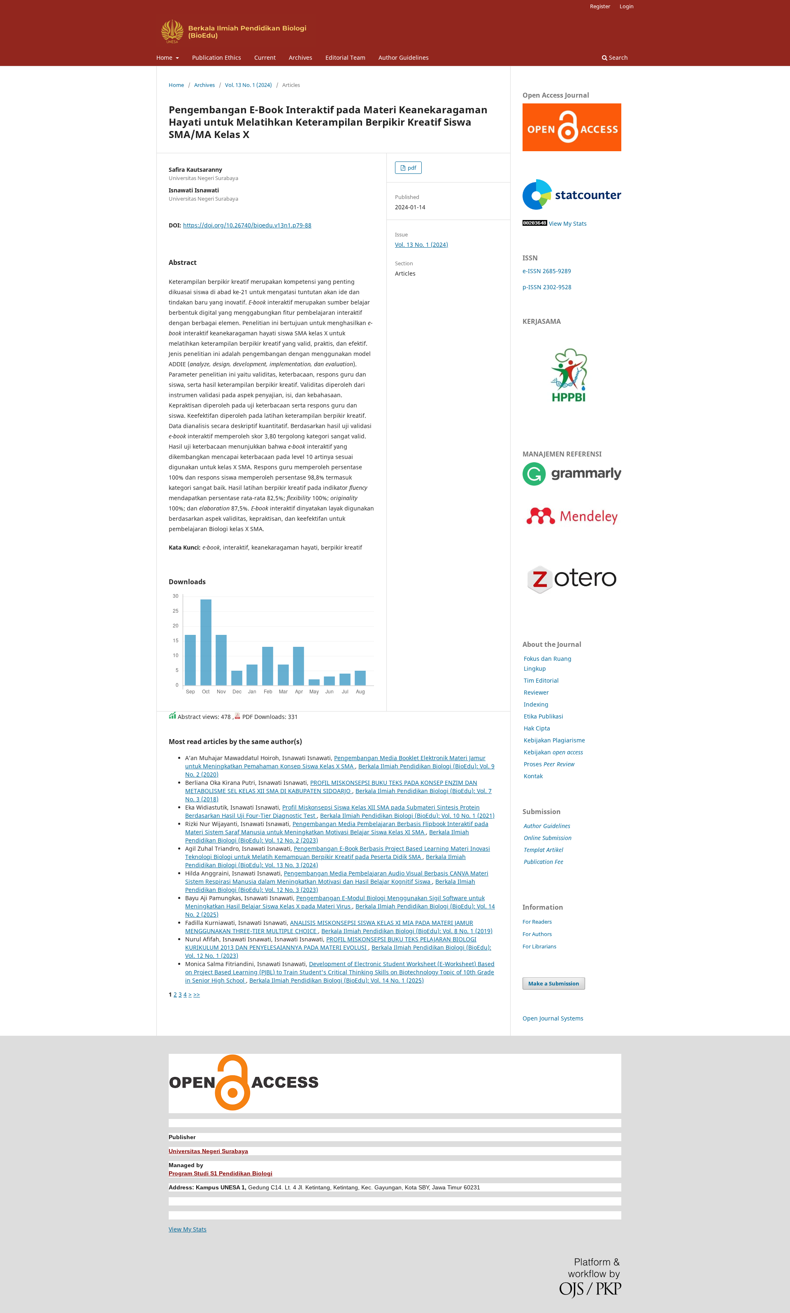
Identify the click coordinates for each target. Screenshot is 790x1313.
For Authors (537, 934)
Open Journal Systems (553, 1018)
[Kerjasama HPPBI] (569, 420)
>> (196, 994)
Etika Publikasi (543, 716)
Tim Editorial (541, 680)
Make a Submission (553, 983)
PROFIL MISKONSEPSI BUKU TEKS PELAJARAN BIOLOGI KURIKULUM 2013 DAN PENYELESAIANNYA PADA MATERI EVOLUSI (330, 943)
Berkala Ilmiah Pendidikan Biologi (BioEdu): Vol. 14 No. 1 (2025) (336, 980)
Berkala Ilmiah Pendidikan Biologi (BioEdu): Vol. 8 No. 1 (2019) (407, 931)
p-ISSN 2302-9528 (547, 287)
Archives (300, 57)
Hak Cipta (537, 728)
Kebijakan (553, 752)
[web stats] (535, 223)
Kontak (533, 776)
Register (600, 6)
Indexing (536, 704)
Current (265, 57)
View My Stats (568, 223)
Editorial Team (345, 57)
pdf (411, 167)
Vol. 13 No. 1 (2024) (248, 85)
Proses (549, 764)
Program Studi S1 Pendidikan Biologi (220, 1173)
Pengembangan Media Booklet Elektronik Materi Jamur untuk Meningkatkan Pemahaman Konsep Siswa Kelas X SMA (335, 762)
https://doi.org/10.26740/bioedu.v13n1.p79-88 (247, 225)
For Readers (537, 921)
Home (165, 57)
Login (627, 6)
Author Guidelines (404, 57)
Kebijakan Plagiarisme (554, 740)
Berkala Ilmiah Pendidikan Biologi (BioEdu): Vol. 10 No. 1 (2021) (407, 815)
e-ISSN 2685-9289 (547, 271)
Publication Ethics (216, 57)
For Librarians (539, 946)
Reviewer (536, 692)
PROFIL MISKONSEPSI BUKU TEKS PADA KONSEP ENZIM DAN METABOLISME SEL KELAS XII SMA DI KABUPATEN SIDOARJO (331, 787)
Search (617, 57)
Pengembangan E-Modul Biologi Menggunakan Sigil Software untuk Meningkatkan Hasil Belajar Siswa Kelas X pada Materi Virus (335, 902)
